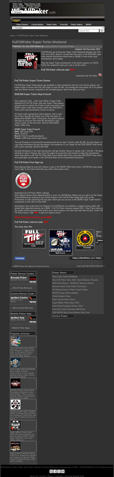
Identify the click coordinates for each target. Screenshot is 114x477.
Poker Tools (52, 25)
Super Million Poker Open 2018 (65, 303)
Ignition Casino (19, 297)
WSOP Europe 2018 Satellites (65, 293)
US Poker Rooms (33, 6)
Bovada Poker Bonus (19, 280)
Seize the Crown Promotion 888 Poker (68, 309)
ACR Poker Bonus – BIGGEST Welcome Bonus (73, 283)
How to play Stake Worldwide (64, 277)
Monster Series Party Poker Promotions (69, 286)
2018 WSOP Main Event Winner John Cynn (71, 312)
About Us (34, 476)
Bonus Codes (18, 6)
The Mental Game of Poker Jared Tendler (70, 290)
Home (16, 21)
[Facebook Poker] (55, 472)
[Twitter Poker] (59, 472)
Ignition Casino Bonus (17, 301)
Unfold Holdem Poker (61, 296)
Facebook (20, 258)
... (20, 328)
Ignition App (17, 317)
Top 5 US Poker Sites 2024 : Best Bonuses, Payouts (75, 280)
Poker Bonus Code (32, 4)
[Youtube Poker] (63, 472)
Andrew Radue (51, 46)
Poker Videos (76, 25)
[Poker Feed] (51, 472)
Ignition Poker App (18, 320)
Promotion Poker (20, 8)
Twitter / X (99, 241)
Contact (42, 476)
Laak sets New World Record (90, 266)
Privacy (51, 476)
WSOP (88, 25)
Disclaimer (59, 476)
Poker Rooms (22, 25)
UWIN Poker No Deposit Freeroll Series (31, 266)
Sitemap (68, 476)
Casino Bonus (37, 25)
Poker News (34, 8)
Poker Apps (18, 4)
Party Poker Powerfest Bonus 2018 (67, 306)
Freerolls (16, 10)
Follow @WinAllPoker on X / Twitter (87, 258)
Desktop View (15, 1)
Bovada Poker (19, 277)
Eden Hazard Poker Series (63, 299)
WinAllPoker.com (91, 467)
